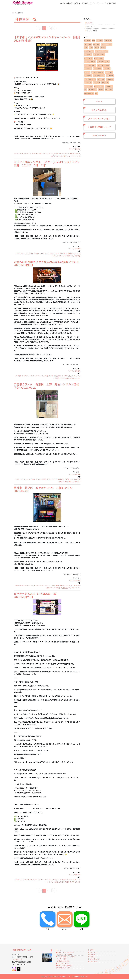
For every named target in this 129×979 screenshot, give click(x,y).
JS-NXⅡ (97, 48)
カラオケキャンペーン (61, 153)
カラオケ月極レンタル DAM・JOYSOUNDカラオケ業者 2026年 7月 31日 (47, 163)
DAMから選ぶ (99, 109)
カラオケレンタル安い (103, 62)
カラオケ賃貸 (96, 83)
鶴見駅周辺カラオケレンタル (70, 588)
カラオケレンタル (51, 253)
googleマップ (17, 959)
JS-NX (31, 253)
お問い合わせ (111, 3)
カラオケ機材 (110, 75)
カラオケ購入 (105, 83)
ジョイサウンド (88, 86)
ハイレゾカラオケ (98, 86)
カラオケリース (39, 253)
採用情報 (92, 3)
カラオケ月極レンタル (69, 376)
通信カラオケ (55, 156)
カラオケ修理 (87, 69)
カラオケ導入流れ (55, 376)
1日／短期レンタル (63, 963)
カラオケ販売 (87, 83)
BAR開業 (18, 376)
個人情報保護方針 (95, 959)
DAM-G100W (19, 585)
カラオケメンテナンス (98, 54)
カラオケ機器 (87, 75)
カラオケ (103, 48)
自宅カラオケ (108, 90)
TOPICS (71, 149)
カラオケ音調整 (64, 882)
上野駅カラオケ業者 (71, 479)
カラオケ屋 (87, 72)
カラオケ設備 (101, 79)
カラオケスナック (88, 51)
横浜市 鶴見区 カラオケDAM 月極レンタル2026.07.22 (43, 489)
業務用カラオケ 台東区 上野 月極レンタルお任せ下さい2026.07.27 (46, 385)
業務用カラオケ (75, 153)
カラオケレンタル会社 (90, 62)
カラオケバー (87, 54)
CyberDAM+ (87, 41)
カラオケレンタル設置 (40, 376)
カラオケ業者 (62, 253)
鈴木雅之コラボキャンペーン (70, 156)
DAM (93, 41)
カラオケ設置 (110, 79)
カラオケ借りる (97, 69)
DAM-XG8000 (108, 41)
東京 (85, 90)
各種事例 (77, 3)
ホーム (62, 3)
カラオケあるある (26, 879)
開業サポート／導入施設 (64, 965)
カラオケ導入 (30, 479)
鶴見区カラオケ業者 (53, 588)
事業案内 (69, 3)
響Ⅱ (96, 93)
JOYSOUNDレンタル (106, 44)
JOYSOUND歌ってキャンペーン (42, 153)
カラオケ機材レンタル (90, 79)
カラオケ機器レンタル (98, 75)
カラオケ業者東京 (58, 479)
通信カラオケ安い (74, 482)
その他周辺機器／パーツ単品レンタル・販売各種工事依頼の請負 (65, 959)
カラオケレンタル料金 (90, 65)
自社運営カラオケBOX (63, 968)
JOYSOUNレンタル (21, 253)
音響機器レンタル (88, 93)
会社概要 (84, 3)
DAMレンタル (28, 585)
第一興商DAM (75, 585)
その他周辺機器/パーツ (99, 126)
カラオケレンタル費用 (103, 65)
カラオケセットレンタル (101, 51)
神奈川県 (101, 90)
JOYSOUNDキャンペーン (22, 153)
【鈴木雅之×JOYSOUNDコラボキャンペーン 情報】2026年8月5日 (47, 38)
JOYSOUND (96, 44)
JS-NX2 (91, 48)
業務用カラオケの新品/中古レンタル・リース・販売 (65, 953)
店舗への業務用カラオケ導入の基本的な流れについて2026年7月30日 (46, 263)
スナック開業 (64, 378)
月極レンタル (108, 86)
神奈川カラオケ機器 (73, 256)
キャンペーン (101, 3)
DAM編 (17, 879)
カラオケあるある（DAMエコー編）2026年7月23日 (36, 595)
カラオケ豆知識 (91, 30)
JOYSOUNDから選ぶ (99, 118)
